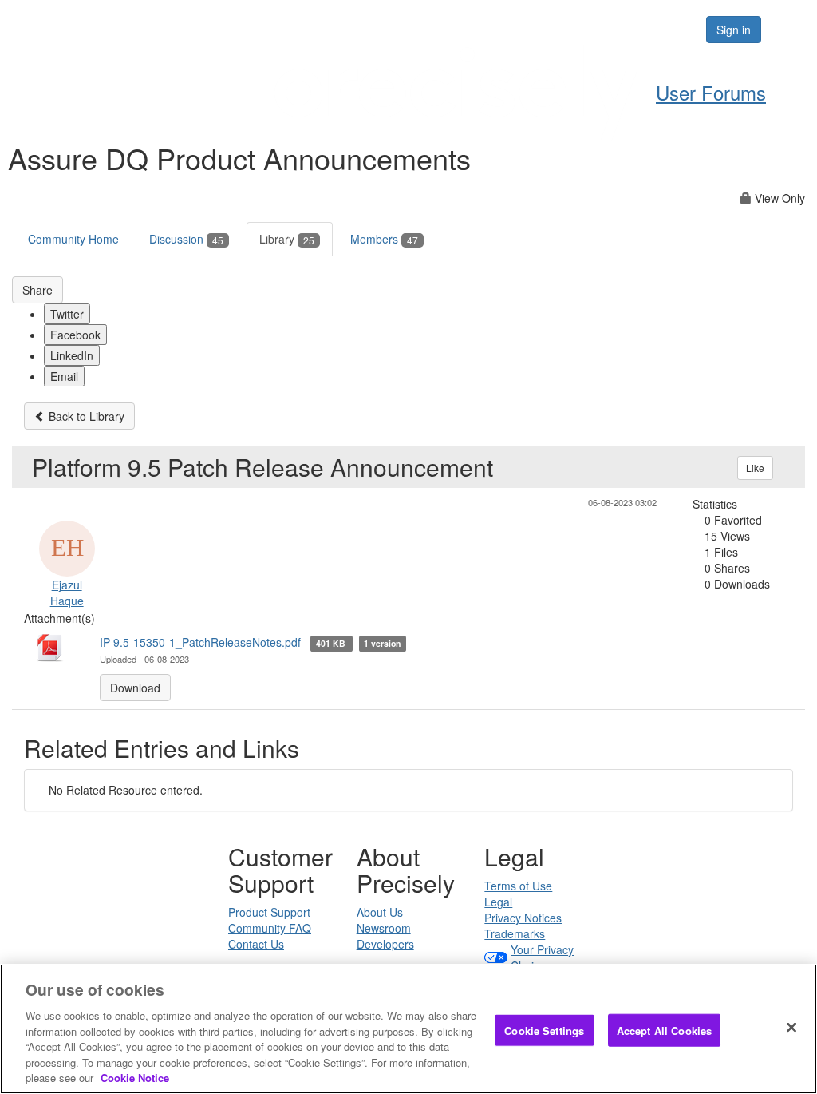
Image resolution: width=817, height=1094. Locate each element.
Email (64, 376)
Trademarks (514, 933)
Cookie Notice (135, 1077)
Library (286, 239)
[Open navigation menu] (786, 29)
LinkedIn (71, 355)
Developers (385, 944)
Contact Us (256, 944)
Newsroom (384, 928)
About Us (380, 912)
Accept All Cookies (664, 1029)
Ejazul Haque (67, 592)
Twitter (67, 314)
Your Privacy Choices (542, 957)
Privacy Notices (523, 918)
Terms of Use (518, 886)
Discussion (186, 239)
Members (384, 239)
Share (37, 290)
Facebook (75, 335)
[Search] (644, 29)
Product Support (269, 912)
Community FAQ (269, 928)
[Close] (791, 1026)
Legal (498, 902)
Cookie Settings (544, 1029)
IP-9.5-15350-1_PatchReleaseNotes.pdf (200, 642)
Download (135, 688)
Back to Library (84, 416)
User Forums (711, 92)
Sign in (733, 30)
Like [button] (755, 467)
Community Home (73, 239)
